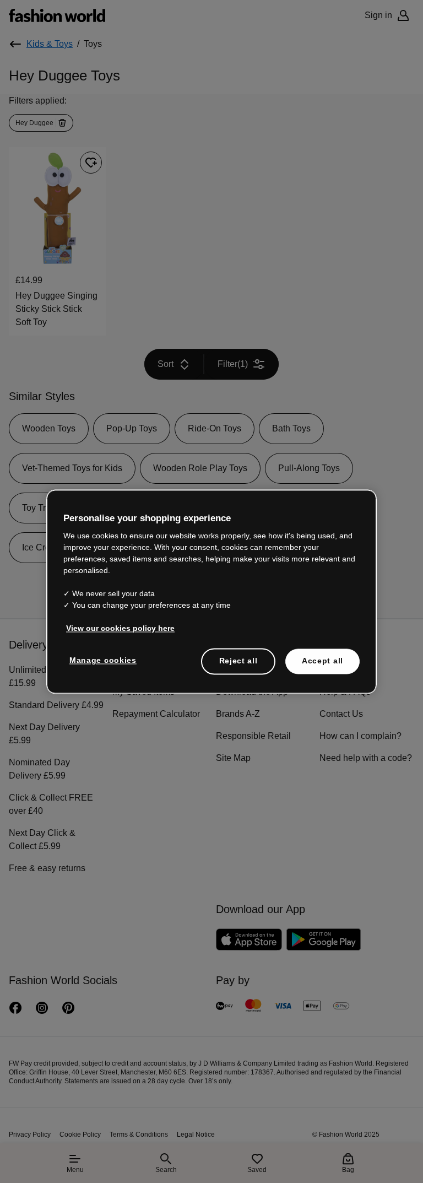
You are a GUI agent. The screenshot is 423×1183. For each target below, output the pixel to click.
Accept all (322, 654)
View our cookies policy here (114, 622)
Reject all (238, 654)
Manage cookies (100, 654)
